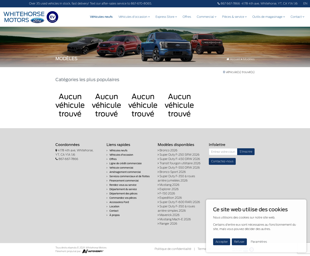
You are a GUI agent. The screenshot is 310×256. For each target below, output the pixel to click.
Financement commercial (124, 180)
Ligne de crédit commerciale (125, 163)
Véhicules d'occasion (133, 16)
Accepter (221, 241)
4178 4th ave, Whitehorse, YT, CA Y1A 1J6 (269, 3)
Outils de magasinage (267, 16)
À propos (114, 215)
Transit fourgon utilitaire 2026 (180, 163)
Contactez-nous (222, 161)
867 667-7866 (230, 3)
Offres (187, 16)
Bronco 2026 (168, 150)
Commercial (206, 16)
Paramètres (259, 241)
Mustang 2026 (169, 185)
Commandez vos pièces (123, 198)
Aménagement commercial (125, 172)
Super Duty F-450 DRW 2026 (179, 159)
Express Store (165, 16)
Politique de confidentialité (173, 249)
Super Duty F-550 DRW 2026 (179, 167)
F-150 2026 (167, 193)
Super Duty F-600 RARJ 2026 (179, 202)
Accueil (234, 59)
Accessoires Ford (119, 202)
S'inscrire (245, 151)
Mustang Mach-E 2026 (175, 219)
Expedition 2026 (170, 197)
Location (114, 206)
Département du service (123, 189)
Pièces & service (233, 16)
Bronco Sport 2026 (172, 172)
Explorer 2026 (169, 189)
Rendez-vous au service (123, 185)
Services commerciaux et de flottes (129, 176)
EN (305, 3)
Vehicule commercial (121, 167)
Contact (296, 16)
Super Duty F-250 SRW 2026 (179, 154)
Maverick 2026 (169, 215)
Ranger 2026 (168, 223)
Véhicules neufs (101, 16)
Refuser (239, 241)
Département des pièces (123, 193)
